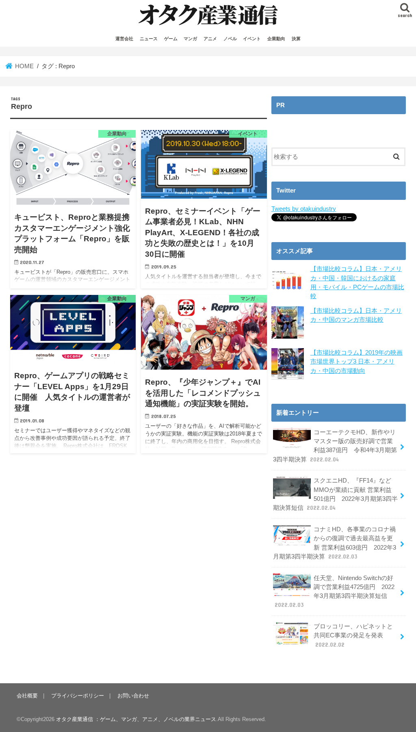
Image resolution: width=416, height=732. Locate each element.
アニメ (210, 38)
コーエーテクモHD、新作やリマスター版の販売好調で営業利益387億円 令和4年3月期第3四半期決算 (335, 446)
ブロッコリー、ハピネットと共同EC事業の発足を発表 (353, 635)
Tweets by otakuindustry (303, 209)
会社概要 (27, 696)
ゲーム (171, 38)
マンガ (190, 38)
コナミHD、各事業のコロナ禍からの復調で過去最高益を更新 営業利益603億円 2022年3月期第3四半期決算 (334, 543)
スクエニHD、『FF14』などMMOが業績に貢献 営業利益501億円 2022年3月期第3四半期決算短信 (335, 494)
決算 (296, 38)
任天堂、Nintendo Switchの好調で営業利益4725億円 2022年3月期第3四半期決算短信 (334, 592)
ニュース (149, 38)
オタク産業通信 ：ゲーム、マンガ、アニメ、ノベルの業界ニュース (136, 719)
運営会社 (124, 38)
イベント (252, 38)
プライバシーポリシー (77, 696)
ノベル (230, 38)
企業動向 (276, 38)
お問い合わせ (133, 696)
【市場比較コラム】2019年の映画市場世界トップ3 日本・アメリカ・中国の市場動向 (356, 361)
